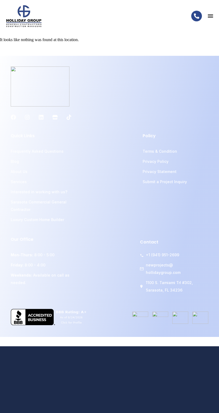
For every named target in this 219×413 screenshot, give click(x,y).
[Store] (55, 117)
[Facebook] (13, 117)
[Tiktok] (69, 117)
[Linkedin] (41, 117)
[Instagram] (27, 117)
